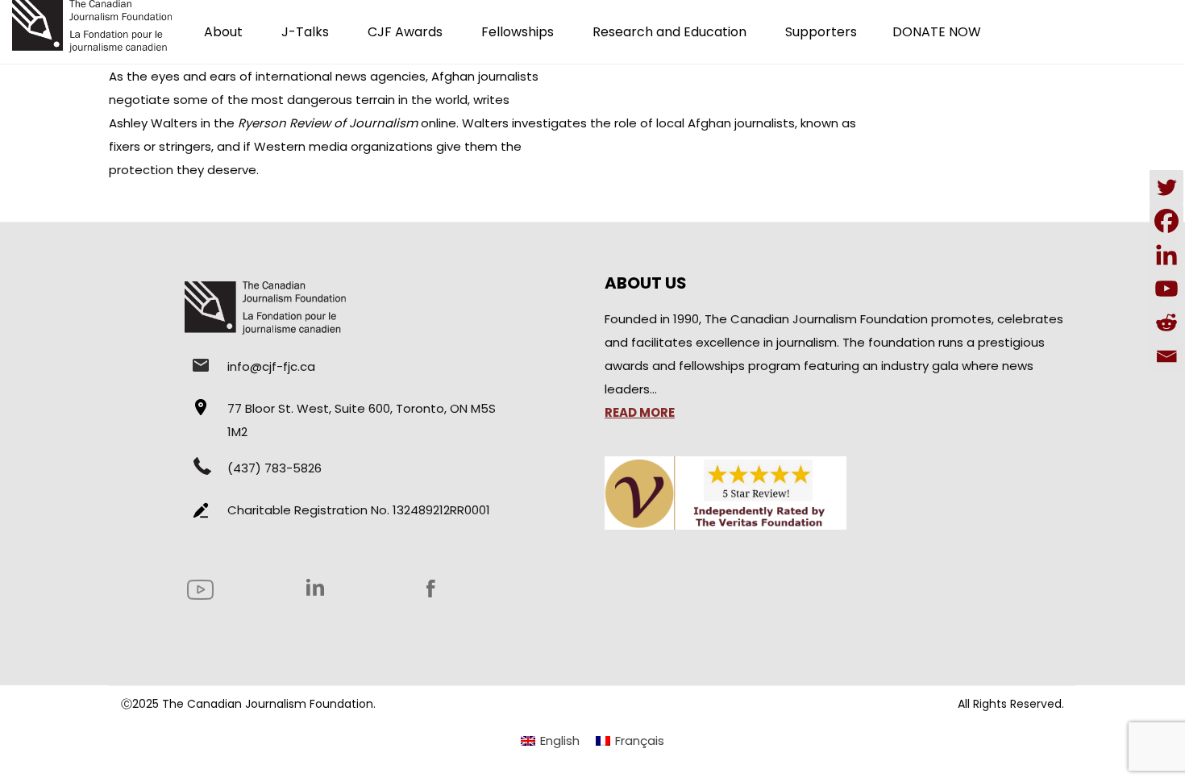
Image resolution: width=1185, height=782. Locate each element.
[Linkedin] (1166, 255)
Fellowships (517, 32)
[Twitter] (1166, 187)
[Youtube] (1166, 289)
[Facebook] (1166, 221)
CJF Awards (405, 32)
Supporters (821, 32)
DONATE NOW (936, 32)
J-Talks (305, 32)
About (223, 32)
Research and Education (669, 32)
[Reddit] (1166, 322)
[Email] (1166, 356)
